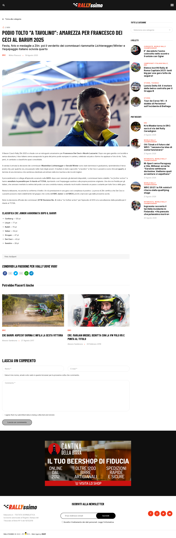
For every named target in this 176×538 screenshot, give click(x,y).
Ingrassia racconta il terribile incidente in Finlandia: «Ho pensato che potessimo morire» (156, 210)
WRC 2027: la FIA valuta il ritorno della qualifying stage (158, 190)
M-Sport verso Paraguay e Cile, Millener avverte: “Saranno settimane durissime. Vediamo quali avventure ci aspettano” (158, 168)
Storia (147, 98)
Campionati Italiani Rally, (156, 63)
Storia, (147, 83)
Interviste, (149, 159)
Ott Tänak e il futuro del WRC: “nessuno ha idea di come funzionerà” (158, 147)
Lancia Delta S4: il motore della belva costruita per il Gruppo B (158, 88)
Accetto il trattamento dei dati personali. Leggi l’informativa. (89, 522)
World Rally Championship (155, 47)
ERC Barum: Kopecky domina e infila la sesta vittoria (32, 335)
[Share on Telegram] (31, 273)
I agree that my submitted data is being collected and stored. (30, 415)
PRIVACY (169, 534)
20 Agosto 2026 (150, 218)
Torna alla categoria (13, 19)
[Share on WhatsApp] (26, 273)
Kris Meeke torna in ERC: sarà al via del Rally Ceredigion (157, 128)
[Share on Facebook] (5, 273)
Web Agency (37, 534)
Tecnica (155, 83)
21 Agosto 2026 (150, 135)
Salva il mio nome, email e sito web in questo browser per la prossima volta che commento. (42, 375)
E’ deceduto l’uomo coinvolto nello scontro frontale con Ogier (156, 54)
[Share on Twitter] (16, 273)
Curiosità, (149, 46)
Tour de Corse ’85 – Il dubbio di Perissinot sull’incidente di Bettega (157, 103)
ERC (4, 55)
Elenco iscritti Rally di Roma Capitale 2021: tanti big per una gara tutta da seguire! (158, 72)
